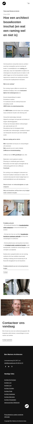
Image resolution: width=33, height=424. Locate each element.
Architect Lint (7, 385)
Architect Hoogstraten (10, 399)
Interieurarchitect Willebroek (11, 402)
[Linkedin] (8, 366)
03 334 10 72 (19, 363)
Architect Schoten (9, 388)
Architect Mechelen (9, 397)
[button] (28, 3)
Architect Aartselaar (9, 394)
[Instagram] (11, 366)
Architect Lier (7, 382)
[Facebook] (5, 366)
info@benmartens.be (10, 363)
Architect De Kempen (10, 380)
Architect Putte (8, 391)
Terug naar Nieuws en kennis (11, 11)
